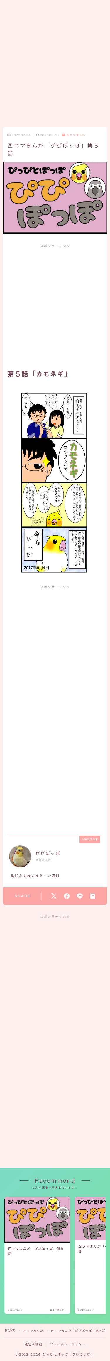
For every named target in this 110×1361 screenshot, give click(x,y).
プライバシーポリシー (68, 1344)
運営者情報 (34, 1344)
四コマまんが (75, 135)
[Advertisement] (55, 55)
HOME (10, 1330)
